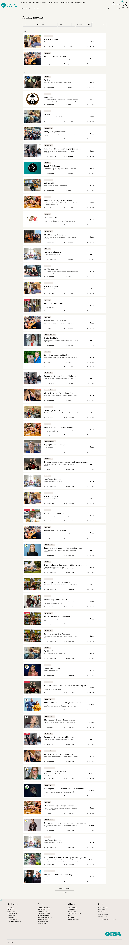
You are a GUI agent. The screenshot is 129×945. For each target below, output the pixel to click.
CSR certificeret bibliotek (44, 913)
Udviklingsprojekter (43, 911)
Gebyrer (9, 909)
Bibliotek (24, 22)
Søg (92, 22)
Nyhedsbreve (11, 915)
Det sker (32, 3)
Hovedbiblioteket (72, 907)
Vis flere (64, 892)
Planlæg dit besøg (80, 3)
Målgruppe (42, 22)
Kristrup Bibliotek (72, 911)
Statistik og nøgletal (43, 919)
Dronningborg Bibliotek (74, 913)
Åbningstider (11, 911)
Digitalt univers (53, 3)
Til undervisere (64, 3)
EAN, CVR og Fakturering (14, 921)
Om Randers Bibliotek (44, 907)
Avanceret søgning (116, 8)
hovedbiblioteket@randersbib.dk (107, 920)
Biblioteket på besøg (73, 919)
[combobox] (65, 8)
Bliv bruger (10, 907)
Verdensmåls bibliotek (44, 915)
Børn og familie (41, 3)
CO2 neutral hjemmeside (45, 917)
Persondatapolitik (43, 921)
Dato (77, 22)
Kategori (60, 22)
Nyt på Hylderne (12, 919)
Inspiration (24, 3)
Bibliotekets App (12, 913)
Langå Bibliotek (72, 909)
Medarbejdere (42, 909)
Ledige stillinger (42, 923)
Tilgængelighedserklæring (115, 942)
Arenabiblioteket (72, 917)
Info (72, 3)
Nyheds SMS (10, 917)
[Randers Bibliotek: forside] (9, 5)
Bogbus (70, 915)
